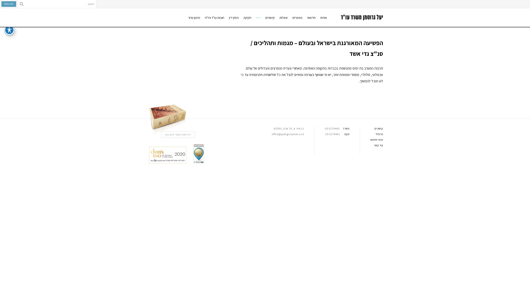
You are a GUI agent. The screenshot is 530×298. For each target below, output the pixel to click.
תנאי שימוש (376, 140)
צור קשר (378, 145)
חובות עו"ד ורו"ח (214, 18)
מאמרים (297, 18)
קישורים (270, 18)
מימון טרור (194, 18)
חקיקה (247, 18)
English (8, 3)
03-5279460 (332, 128)
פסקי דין (234, 18)
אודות (323, 18)
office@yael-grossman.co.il (288, 134)
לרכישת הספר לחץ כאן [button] (178, 134)
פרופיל (379, 134)
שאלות (283, 18)
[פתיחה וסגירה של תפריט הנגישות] (9, 30)
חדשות (311, 18)
